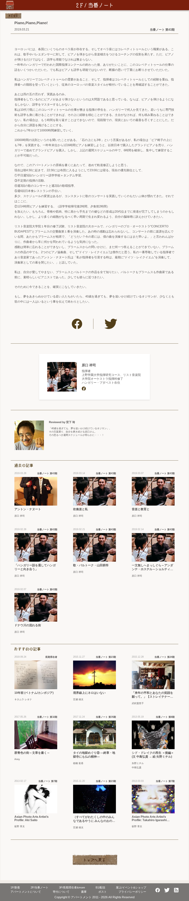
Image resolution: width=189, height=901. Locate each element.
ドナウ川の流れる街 (27, 625)
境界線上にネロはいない (89, 692)
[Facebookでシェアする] (77, 324)
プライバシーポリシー (132, 891)
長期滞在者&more (72, 887)
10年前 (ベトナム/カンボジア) (34, 692)
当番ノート (39, 887)
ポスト (102, 891)
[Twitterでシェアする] (110, 324)
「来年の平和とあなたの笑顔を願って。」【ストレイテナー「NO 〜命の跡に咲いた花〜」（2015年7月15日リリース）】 (152, 695)
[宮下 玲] (29, 435)
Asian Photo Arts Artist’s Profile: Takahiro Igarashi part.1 (149, 818)
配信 (100, 887)
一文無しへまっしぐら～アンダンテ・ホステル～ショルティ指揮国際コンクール (152, 567)
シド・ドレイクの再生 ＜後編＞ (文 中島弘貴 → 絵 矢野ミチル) (153, 754)
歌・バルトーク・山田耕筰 (91, 565)
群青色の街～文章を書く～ (32, 752)
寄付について (61, 891)
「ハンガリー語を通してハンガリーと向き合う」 (35, 567)
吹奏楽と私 (80, 509)
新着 (15, 887)
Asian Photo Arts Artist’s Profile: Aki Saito (31, 818)
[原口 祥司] (62, 377)
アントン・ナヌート (27, 509)
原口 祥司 (89, 365)
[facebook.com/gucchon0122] (84, 389)
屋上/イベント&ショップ (131, 887)
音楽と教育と (141, 509)
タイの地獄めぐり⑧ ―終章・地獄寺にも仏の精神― (94, 754)
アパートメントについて (26, 891)
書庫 (84, 891)
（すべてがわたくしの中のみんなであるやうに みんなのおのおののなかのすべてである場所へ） (94, 819)
